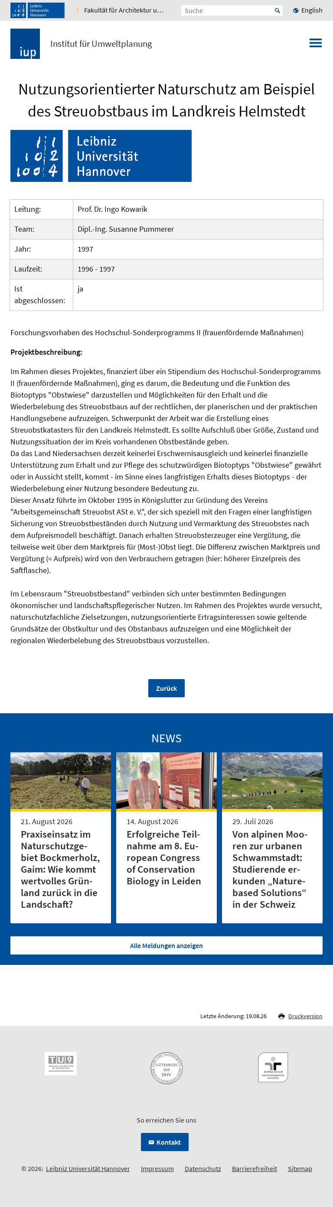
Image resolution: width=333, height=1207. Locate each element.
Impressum (157, 1168)
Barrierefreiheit (254, 1168)
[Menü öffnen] (316, 45)
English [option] (312, 10)
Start (277, 10)
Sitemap (300, 1168)
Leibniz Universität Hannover (88, 1168)
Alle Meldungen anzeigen (166, 945)
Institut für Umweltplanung (101, 44)
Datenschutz (203, 1168)
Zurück (166, 688)
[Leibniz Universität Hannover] (37, 10)
